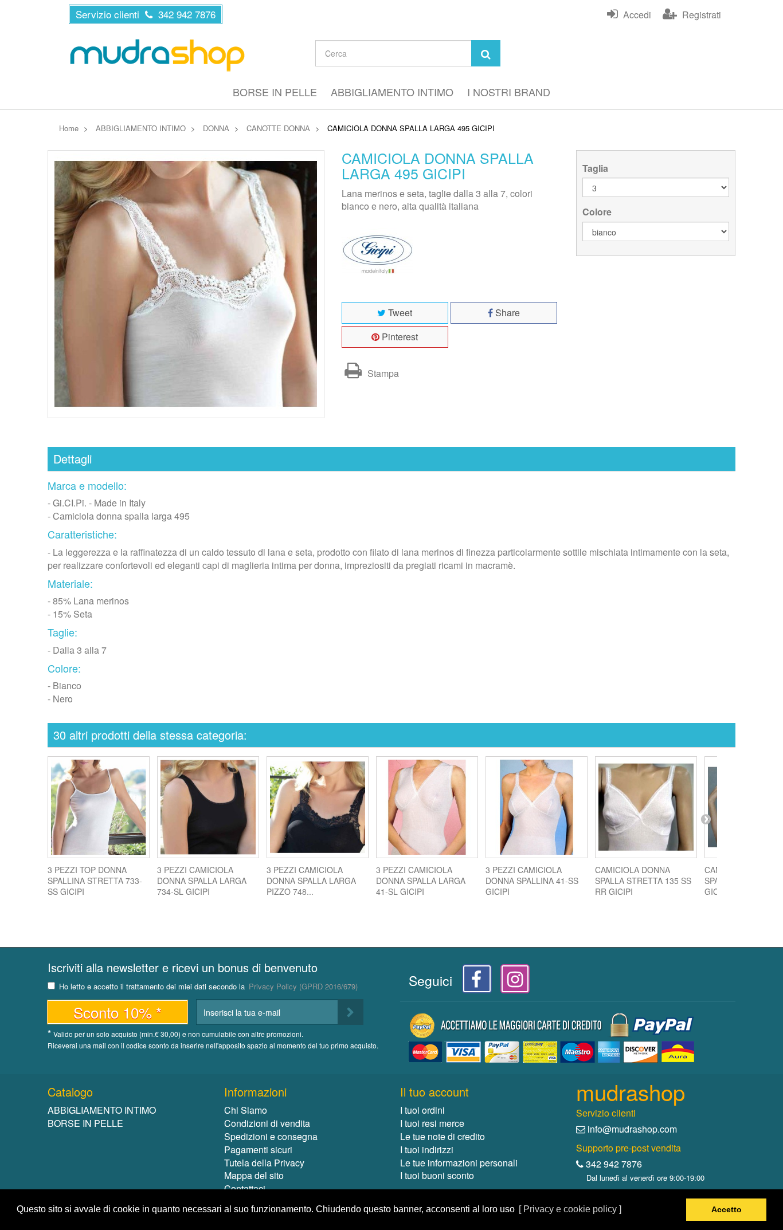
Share (506, 312)
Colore (598, 212)
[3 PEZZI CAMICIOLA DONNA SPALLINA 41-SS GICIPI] (537, 807)
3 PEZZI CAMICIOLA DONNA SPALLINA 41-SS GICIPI (532, 880)
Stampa (382, 373)
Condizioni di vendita (267, 1123)
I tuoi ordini (422, 1110)
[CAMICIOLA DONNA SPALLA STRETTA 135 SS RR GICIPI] (646, 807)
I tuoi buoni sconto (437, 1175)
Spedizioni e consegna (271, 1136)
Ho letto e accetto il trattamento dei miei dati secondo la (208, 987)
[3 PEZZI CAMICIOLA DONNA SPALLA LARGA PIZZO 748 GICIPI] (318, 807)
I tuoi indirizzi (426, 1149)
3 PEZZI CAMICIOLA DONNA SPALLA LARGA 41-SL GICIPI (420, 880)
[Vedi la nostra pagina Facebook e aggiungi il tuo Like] (474, 982)
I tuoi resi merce (432, 1123)
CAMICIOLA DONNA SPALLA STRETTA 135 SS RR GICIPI (643, 880)
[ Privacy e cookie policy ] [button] (570, 1209)
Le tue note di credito (442, 1136)
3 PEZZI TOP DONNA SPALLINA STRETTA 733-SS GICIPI (95, 880)
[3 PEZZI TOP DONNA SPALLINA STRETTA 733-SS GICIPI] (99, 807)
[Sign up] (350, 1012)
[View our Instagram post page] (511, 982)
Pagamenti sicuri (258, 1149)
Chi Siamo (245, 1110)
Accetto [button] (726, 1209)
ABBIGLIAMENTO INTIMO (392, 91)
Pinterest (398, 336)
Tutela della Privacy (264, 1162)
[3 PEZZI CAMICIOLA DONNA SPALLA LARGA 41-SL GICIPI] (427, 807)
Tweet (399, 312)
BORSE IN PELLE (275, 91)
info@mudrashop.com (632, 1128)
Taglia (596, 168)
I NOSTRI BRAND (508, 91)
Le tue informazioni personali (459, 1162)
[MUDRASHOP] (156, 55)
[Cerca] (485, 53)
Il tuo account (434, 1091)
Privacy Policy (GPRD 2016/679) (303, 986)
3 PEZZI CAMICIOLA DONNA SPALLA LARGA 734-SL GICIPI (201, 880)
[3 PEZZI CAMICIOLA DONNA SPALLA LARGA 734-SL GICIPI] (208, 807)
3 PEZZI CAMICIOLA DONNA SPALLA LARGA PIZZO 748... (311, 880)
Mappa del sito (254, 1175)
